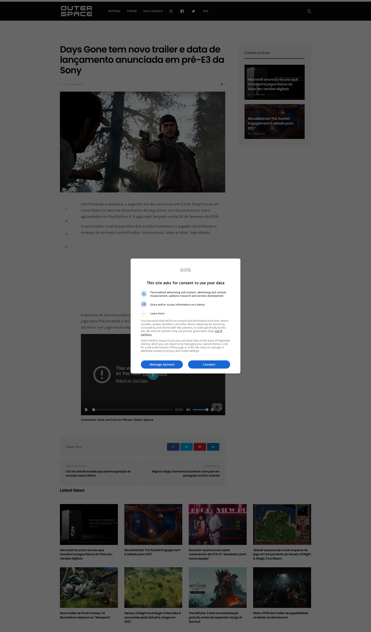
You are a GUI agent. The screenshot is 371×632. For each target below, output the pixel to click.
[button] (185, 314)
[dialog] (185, 316)
